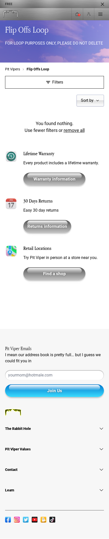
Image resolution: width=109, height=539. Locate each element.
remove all (74, 130)
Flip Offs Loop (38, 69)
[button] (90, 100)
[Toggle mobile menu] (100, 14)
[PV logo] (11, 14)
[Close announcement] (102, 4)
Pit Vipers (12, 69)
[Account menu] (88, 14)
